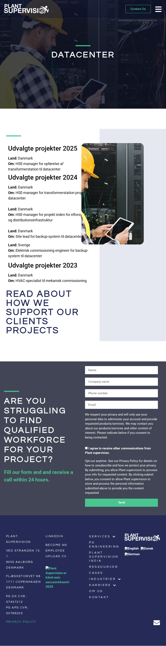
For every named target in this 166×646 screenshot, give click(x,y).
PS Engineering (104, 544)
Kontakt (99, 597)
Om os (96, 591)
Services (99, 536)
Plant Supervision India (104, 556)
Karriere (100, 585)
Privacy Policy (21, 621)
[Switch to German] (133, 554)
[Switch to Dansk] (148, 548)
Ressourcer (103, 566)
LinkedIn (54, 536)
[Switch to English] (133, 548)
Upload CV (56, 556)
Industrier (102, 579)
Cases (96, 572)
